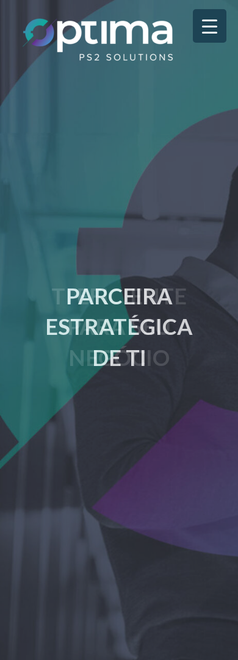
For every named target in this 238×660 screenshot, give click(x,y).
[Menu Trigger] (209, 26)
